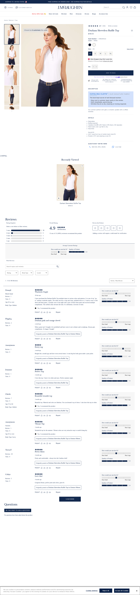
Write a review (112, 26)
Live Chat (118, 147)
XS (90, 53)
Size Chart (130, 49)
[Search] (123, 7)
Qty (89, 66)
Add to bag (111, 73)
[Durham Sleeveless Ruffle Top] (70, 182)
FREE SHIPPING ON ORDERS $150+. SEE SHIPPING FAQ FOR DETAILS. (70, 1)
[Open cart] (134, 7)
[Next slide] (80, 66)
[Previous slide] (24, 66)
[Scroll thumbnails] (11, 110)
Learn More (123, 76)
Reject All (106, 590)
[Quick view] (58, 199)
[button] (11, 34)
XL (111, 53)
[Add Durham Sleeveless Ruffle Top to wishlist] (131, 30)
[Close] (136, 591)
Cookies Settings (92, 590)
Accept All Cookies (121, 590)
